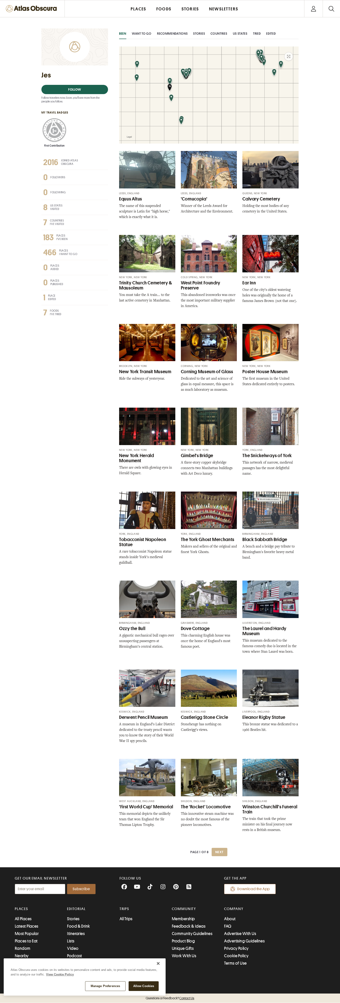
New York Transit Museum (145, 371)
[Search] (331, 8)
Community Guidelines (192, 933)
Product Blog (183, 941)
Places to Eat (26, 941)
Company (233, 909)
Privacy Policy (236, 948)
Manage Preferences (105, 986)
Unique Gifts (183, 948)
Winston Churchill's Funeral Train (269, 809)
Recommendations (172, 33)
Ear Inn (249, 282)
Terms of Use (235, 963)
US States (240, 33)
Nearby (22, 956)
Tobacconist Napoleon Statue (142, 542)
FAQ (227, 926)
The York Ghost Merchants (207, 539)
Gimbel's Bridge (197, 455)
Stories (199, 33)
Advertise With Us (240, 933)
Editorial (76, 909)
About (229, 919)
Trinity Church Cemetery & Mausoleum (145, 285)
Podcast (74, 956)
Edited (271, 33)
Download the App (253, 889)
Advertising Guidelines (244, 941)
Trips (125, 909)
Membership (183, 919)
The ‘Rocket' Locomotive (206, 806)
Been (122, 33)
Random (23, 948)
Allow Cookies (143, 986)
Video (72, 948)
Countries (218, 33)
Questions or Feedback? (170, 998)
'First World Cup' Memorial (146, 806)
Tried (257, 33)
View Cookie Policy (60, 974)
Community (184, 909)
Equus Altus (130, 199)
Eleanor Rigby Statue (263, 717)
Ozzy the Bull (132, 628)
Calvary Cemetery (261, 199)
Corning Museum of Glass (207, 371)
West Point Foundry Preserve (200, 285)
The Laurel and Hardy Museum (264, 631)
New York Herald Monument (136, 458)
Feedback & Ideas (188, 926)
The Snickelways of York (267, 455)
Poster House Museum (264, 371)
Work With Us (184, 956)
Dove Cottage (195, 628)
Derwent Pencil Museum (143, 717)
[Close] (158, 963)
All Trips (126, 919)
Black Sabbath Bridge (264, 539)
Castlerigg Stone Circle (204, 717)
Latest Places (26, 926)
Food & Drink (78, 926)
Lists (70, 941)
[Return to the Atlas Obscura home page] (32, 8)
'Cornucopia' (194, 199)
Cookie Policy (236, 956)
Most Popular (27, 933)
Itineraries (76, 933)
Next (219, 852)
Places (21, 909)
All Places (23, 919)
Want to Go (141, 33)
